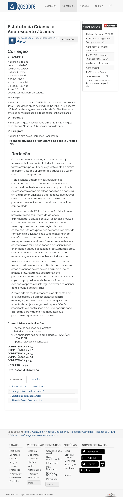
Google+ (92, 458)
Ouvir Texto (70, 39)
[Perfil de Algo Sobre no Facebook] (18, 41)
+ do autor (34, 379)
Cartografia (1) (92, 68)
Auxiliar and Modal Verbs (98, 63)
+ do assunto (17, 379)
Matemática (34, 469)
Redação (33, 473)
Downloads (15, 477)
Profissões (14, 469)
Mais (100, 6)
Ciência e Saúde (70, 455)
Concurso (68, 6)
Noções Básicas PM (52, 474)
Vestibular (50, 6)
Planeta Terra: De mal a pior (27, 400)
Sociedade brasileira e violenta (28, 386)
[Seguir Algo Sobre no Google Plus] (24, 41)
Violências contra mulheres (27, 395)
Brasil (67, 451)
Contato (14, 481)
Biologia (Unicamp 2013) (98, 34)
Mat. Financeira (51, 467)
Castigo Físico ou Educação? (28, 391)
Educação (70, 464)
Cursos (13, 466)
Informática (52, 463)
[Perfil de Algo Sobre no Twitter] (20, 41)
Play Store (91, 470)
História (32, 462)
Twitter (91, 464)
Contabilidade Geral (52, 452)
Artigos (13, 462)
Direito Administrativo (52, 458)
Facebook (93, 451)
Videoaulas (15, 473)
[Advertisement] (55, 67)
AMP (68, 475)
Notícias (84, 6)
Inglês (31, 466)
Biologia (32, 451)
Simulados (33, 477)
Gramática (33, 458)
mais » (31, 483)
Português (51, 479)
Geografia (33, 454)
